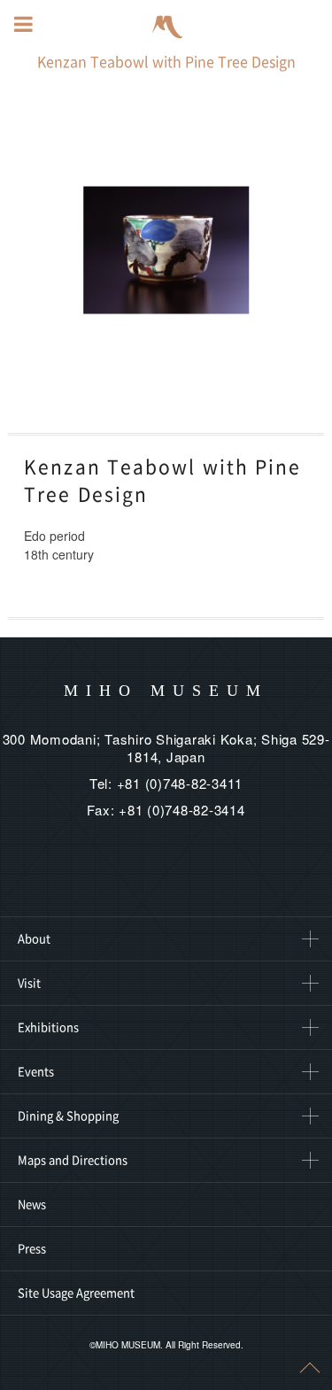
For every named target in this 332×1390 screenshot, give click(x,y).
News (32, 1204)
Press (32, 1249)
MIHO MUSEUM (166, 690)
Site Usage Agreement (76, 1293)
